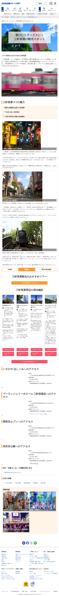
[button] (57, 14)
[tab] (10, 269)
